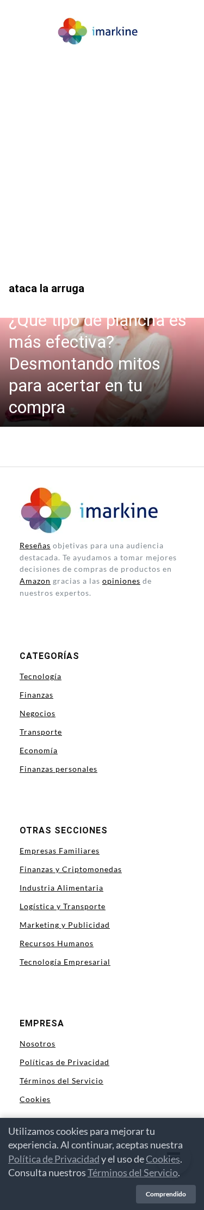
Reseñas (35, 545)
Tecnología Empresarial (65, 961)
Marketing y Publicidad (65, 924)
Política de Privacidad (54, 1159)
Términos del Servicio (61, 1080)
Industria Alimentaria (61, 887)
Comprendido (166, 1194)
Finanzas (36, 694)
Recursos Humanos (57, 943)
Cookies (35, 1099)
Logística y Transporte (63, 906)
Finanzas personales (58, 768)
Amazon (35, 580)
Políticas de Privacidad (64, 1062)
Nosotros (37, 1043)
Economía (39, 750)
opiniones (121, 580)
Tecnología (40, 676)
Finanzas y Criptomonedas (71, 869)
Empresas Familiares (60, 850)
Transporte (41, 731)
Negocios (37, 713)
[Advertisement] (102, 157)
